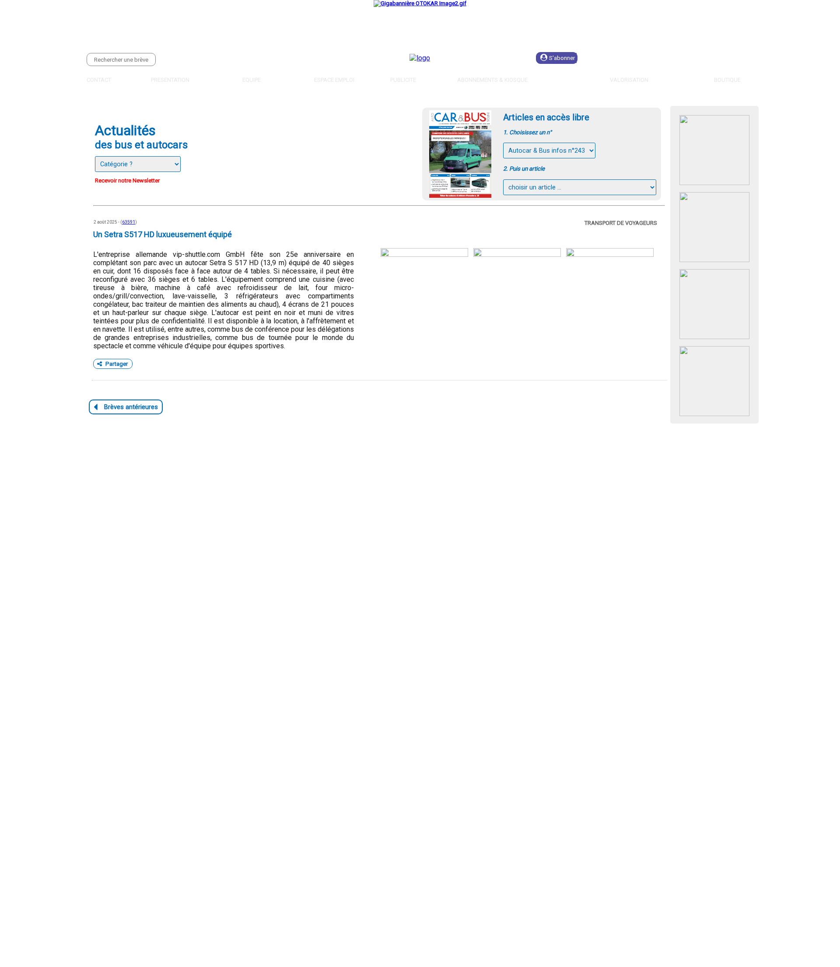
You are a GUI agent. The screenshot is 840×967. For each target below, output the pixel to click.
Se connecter (628, 58)
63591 (128, 222)
